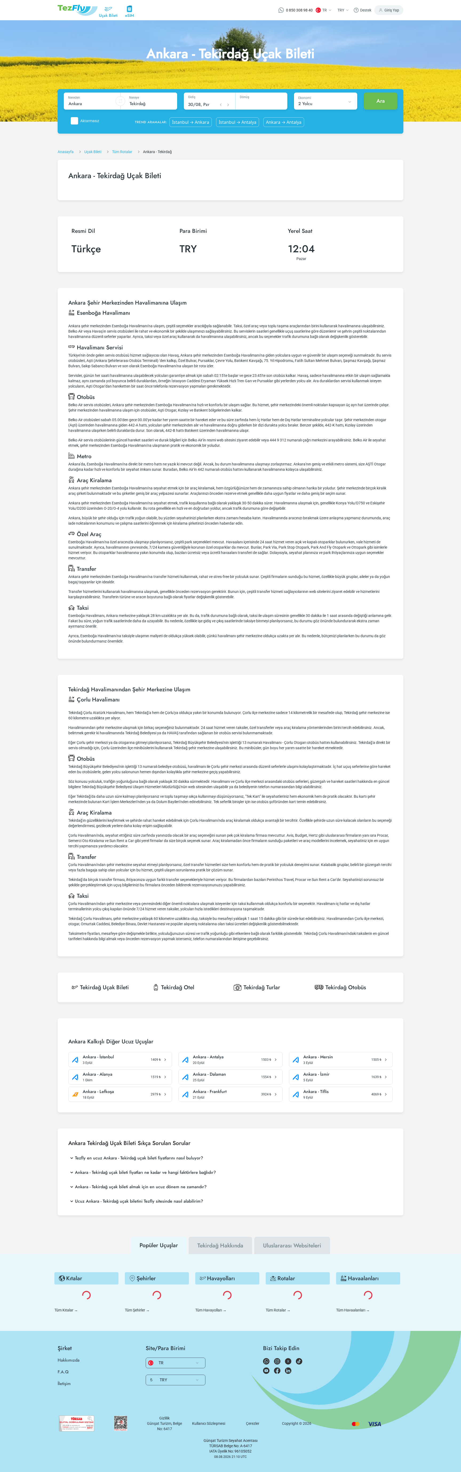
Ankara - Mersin (318, 1057)
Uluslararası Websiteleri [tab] (292, 1246)
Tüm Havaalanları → (353, 1310)
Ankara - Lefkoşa (98, 1091)
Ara (380, 101)
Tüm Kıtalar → (66, 1310)
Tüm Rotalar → (278, 1310)
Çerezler (252, 1423)
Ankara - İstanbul (98, 1057)
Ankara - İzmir (316, 1074)
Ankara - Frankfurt (209, 1091)
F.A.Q (63, 1372)
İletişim (64, 1384)
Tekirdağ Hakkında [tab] (220, 1246)
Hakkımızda (69, 1360)
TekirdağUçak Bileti (104, 987)
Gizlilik (164, 1418)
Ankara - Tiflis (316, 1091)
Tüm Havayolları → (210, 1310)
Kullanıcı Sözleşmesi (208, 1423)
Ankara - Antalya (208, 1057)
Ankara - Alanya (97, 1074)
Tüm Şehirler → (137, 1310)
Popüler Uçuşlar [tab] (159, 1245)
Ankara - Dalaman (209, 1074)
